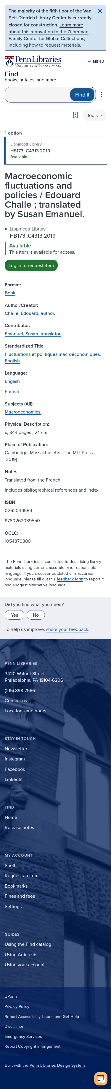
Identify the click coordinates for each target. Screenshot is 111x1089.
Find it (82, 94)
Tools (93, 115)
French (12, 391)
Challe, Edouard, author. (30, 313)
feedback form (70, 579)
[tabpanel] (55, 248)
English (12, 381)
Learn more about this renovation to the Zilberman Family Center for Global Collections (49, 31)
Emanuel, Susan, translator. (33, 333)
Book (10, 292)
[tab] (55, 151)
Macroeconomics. (23, 411)
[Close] (100, 11)
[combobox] (37, 94)
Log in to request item (31, 265)
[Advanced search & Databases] (101, 94)
